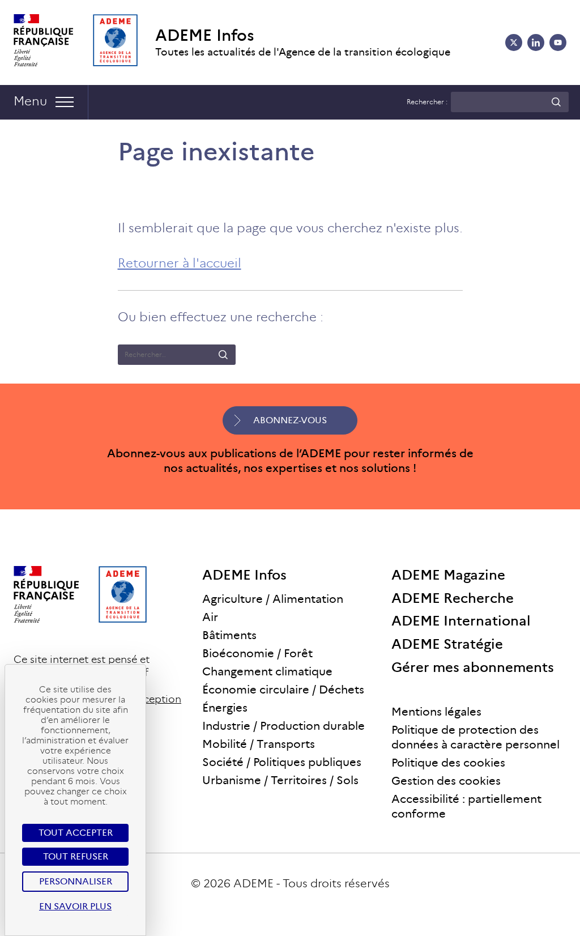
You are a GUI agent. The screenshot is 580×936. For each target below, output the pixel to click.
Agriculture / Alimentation (272, 599)
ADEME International (461, 620)
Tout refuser (75, 856)
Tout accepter (76, 832)
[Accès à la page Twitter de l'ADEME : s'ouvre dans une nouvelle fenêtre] (513, 42)
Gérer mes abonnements (472, 667)
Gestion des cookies (446, 781)
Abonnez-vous (290, 420)
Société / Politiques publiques (281, 762)
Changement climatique (267, 671)
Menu (30, 101)
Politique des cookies (448, 762)
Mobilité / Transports (258, 744)
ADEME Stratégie (447, 644)
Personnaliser (75, 881)
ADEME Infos (204, 35)
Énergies (225, 707)
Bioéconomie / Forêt (257, 653)
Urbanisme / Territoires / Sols (280, 780)
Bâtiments (229, 635)
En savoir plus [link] (75, 906)
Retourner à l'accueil (179, 263)
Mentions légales (436, 711)
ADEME (253, 883)
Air (210, 617)
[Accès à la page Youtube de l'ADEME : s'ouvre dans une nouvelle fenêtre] (557, 42)
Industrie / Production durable (283, 726)
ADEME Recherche (452, 598)
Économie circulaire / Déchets (283, 689)
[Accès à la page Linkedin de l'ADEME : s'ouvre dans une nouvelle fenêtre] (535, 42)
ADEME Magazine (448, 575)
